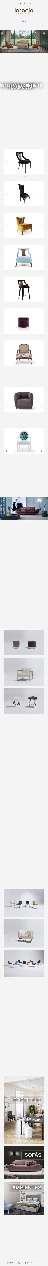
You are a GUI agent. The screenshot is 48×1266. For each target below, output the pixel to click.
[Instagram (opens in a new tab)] (24, 3)
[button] (6, 161)
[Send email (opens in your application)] (29, 3)
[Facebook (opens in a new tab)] (19, 3)
